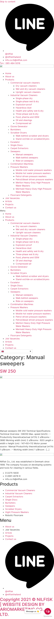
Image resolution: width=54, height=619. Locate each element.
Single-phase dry (24, 98)
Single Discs (16, 145)
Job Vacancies (12, 198)
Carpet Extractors (19, 148)
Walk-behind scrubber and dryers (32, 135)
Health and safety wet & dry (30, 110)
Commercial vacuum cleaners (25, 82)
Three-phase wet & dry (27, 114)
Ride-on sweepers (25, 160)
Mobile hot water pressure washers (33, 173)
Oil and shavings (24, 120)
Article (8, 201)
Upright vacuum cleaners (28, 92)
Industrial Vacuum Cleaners (23, 95)
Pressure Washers (19, 167)
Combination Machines (21, 164)
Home (8, 73)
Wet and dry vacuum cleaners (30, 89)
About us (9, 76)
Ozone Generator (19, 126)
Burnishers (15, 129)
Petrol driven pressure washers (31, 176)
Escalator (15, 142)
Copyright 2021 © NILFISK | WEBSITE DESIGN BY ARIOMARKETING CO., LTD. (26, 607)
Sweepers (15, 151)
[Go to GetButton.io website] (48, 616)
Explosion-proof (24, 104)
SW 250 (8, 371)
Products (9, 79)
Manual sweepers (24, 154)
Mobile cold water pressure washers (34, 170)
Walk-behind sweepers (27, 157)
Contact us (10, 207)
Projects (9, 204)
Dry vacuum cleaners (26, 86)
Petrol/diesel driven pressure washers (34, 179)
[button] (27, 210)
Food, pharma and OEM (27, 117)
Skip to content (7, 1)
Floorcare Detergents (21, 195)
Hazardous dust (23, 107)
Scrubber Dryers (18, 132)
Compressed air (23, 123)
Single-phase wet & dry (27, 101)
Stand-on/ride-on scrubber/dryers (32, 139)
